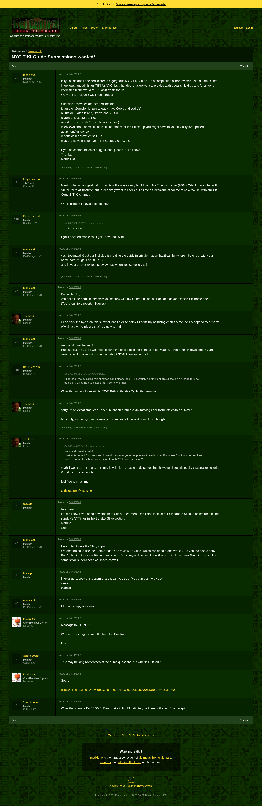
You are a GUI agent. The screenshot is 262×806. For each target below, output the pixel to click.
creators (105, 762)
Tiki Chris (28, 315)
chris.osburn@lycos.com (77, 490)
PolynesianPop (32, 179)
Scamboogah (31, 655)
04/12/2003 (75, 618)
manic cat (29, 74)
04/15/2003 (75, 701)
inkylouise (29, 618)
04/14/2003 (75, 655)
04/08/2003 (75, 74)
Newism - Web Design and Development (131, 786)
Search (95, 27)
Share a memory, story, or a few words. (141, 4)
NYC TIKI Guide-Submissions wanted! (53, 56)
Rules (84, 27)
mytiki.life (96, 757)
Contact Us (148, 735)
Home (117, 735)
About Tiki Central (131, 735)
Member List (109, 27)
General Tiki (35, 51)
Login (249, 27)
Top (110, 735)
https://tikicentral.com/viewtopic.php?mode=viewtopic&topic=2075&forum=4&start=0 (118, 689)
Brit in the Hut (31, 216)
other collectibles (129, 762)
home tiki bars (161, 757)
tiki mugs (145, 757)
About (73, 27)
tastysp (27, 503)
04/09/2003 (75, 502)
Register (238, 27)
